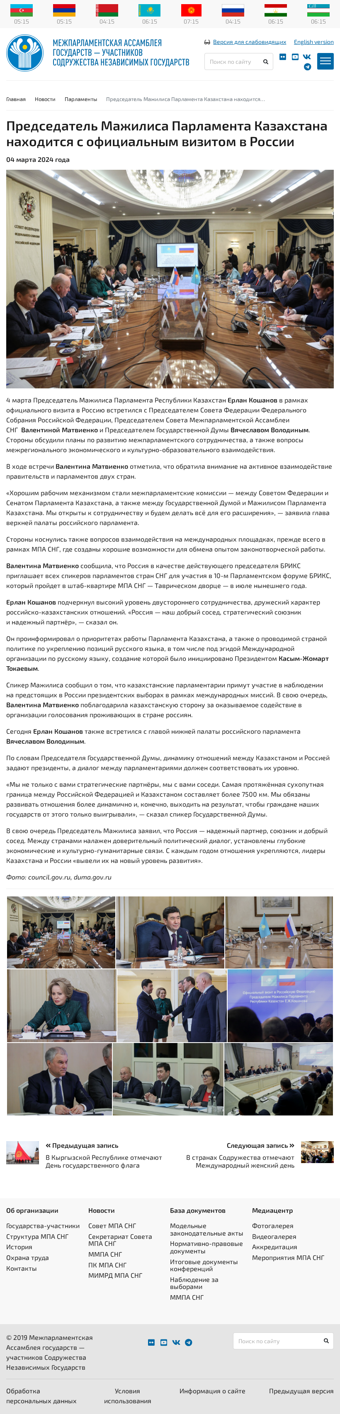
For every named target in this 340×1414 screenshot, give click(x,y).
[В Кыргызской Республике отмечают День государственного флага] (26, 1152)
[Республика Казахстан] (149, 9)
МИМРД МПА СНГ (115, 1275)
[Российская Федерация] (233, 9)
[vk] (307, 57)
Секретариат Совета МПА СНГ (120, 1240)
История (19, 1246)
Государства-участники (43, 1225)
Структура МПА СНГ (37, 1236)
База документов (198, 1210)
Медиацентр (272, 1210)
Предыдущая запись (84, 1145)
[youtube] (295, 57)
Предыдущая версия (301, 1391)
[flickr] (282, 57)
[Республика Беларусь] (107, 9)
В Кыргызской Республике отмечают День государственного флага (104, 1161)
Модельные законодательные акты (206, 1229)
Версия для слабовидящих (249, 41)
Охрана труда (27, 1257)
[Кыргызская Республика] (191, 9)
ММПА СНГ (105, 1254)
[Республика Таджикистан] (276, 9)
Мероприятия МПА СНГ (288, 1257)
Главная (16, 99)
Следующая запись (258, 1145)
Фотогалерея (273, 1225)
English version (314, 41)
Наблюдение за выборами (194, 1283)
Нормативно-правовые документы (206, 1247)
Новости (45, 99)
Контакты (21, 1268)
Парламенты (81, 99)
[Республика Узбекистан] (318, 9)
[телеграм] (307, 67)
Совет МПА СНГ (112, 1225)
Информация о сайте (212, 1391)
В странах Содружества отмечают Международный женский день (240, 1161)
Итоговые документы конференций (204, 1265)
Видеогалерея (274, 1236)
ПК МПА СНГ (107, 1265)
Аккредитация (274, 1246)
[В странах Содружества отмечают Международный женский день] (314, 1152)
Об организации (32, 1210)
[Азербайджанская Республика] (21, 9)
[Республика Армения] (64, 9)
